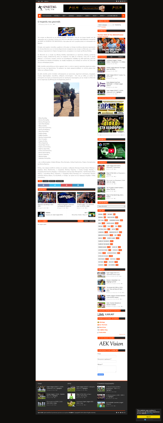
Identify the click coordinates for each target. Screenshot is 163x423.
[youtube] (121, 1)
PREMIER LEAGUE (102, 247)
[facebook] (116, 1)
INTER (113, 229)
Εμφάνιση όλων (122, 334)
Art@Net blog (103, 330)
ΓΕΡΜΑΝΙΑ (115, 250)
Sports (102, 16)
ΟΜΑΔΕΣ (79, 16)
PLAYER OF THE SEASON (103, 244)
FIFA (116, 226)
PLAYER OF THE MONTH (103, 241)
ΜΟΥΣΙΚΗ (100, 262)
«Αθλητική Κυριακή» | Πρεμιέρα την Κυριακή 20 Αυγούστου (65, 205)
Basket (87, 16)
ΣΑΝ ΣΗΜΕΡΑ (112, 265)
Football (56, 16)
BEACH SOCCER (111, 217)
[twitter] (119, 1)
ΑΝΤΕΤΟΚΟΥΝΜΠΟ (103, 250)
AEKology (102, 322)
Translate (103, 27)
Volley (94, 16)
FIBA (109, 226)
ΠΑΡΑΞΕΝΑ (100, 265)
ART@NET (110, 214)
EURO (99, 223)
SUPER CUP (114, 247)
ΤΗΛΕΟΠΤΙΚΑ (60, 181)
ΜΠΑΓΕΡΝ (111, 262)
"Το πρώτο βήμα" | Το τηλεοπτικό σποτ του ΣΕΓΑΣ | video (85, 205)
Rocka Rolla (102, 332)
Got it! (149, 417)
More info (150, 413)
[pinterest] (123, 1)
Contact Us (46, 1)
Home (39, 1)
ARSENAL (100, 214)
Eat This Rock (103, 324)
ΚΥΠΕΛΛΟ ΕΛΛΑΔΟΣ (103, 256)
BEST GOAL (101, 220)
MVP (116, 235)
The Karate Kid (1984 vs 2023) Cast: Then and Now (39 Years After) (114, 289)
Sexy (64, 16)
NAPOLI (100, 238)
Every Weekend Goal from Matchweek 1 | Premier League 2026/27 (114, 84)
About (42, 1)
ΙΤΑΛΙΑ (100, 253)
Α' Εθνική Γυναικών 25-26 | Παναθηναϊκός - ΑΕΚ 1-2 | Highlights (113, 388)
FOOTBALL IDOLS (102, 229)
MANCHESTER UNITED (103, 235)
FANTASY (100, 226)
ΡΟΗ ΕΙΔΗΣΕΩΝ (47, 16)
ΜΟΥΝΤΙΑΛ (52, 181)
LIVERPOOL (101, 232)
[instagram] (124, 1)
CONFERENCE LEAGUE (114, 220)
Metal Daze (102, 327)
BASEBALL (100, 217)
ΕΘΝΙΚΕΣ (71, 16)
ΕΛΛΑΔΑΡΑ (45, 181)
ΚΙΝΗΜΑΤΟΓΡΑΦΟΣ (111, 253)
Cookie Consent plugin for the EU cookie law (148, 420)
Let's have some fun (112, 16)
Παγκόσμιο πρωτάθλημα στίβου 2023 (45, 205)
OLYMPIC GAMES (111, 238)
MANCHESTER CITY (114, 232)
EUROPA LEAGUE (110, 223)
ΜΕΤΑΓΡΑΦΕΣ (101, 259)
